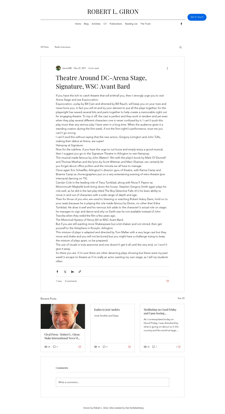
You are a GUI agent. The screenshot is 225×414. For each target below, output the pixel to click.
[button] (180, 47)
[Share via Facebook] (57, 271)
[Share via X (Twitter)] (64, 271)
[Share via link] (79, 271)
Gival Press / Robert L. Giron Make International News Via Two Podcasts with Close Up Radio (62, 336)
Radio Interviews (62, 47)
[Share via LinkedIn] (72, 271)
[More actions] (167, 68)
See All (181, 298)
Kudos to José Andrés (107, 309)
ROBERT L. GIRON (113, 11)
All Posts (45, 47)
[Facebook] (181, 23)
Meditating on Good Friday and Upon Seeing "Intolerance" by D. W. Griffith (162, 311)
